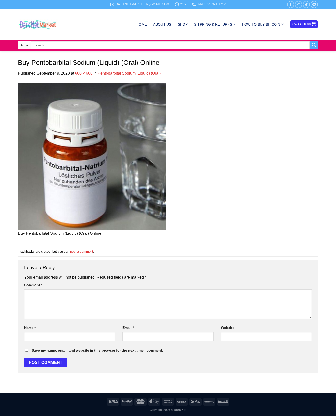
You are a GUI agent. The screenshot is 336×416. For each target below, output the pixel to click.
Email (128, 328)
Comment (33, 285)
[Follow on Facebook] (290, 4)
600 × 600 (83, 73)
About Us (162, 24)
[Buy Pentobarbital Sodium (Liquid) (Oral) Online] (92, 156)
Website (227, 328)
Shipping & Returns (213, 24)
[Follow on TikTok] (306, 4)
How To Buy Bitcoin (261, 24)
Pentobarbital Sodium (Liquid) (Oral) (129, 73)
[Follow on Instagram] (298, 4)
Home (141, 24)
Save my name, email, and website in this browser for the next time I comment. (97, 350)
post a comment (81, 251)
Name (30, 328)
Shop (183, 24)
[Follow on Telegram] (314, 4)
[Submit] (314, 45)
